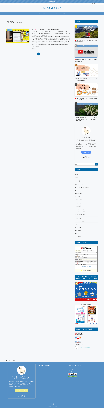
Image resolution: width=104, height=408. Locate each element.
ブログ (78, 190)
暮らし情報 (79, 200)
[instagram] (95, 4)
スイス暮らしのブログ (52, 8)
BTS (77, 174)
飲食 (77, 233)
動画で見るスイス (81, 203)
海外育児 (78, 218)
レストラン (79, 236)
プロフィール (86, 152)
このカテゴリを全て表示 (86, 266)
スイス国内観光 (80, 209)
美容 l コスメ (79, 224)
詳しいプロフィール (21, 390)
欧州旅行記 (79, 206)
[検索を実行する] (96, 164)
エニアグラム (79, 184)
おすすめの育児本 (81, 221)
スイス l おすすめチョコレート (83, 187)
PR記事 (78, 181)
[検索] (97, 4)
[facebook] (91, 4)
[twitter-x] (93, 4)
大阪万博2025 (79, 193)
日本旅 (78, 197)
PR (77, 178)
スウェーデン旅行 (81, 212)
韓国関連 (78, 230)
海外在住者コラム (80, 215)
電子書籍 (78, 227)
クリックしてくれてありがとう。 (85, 347)
